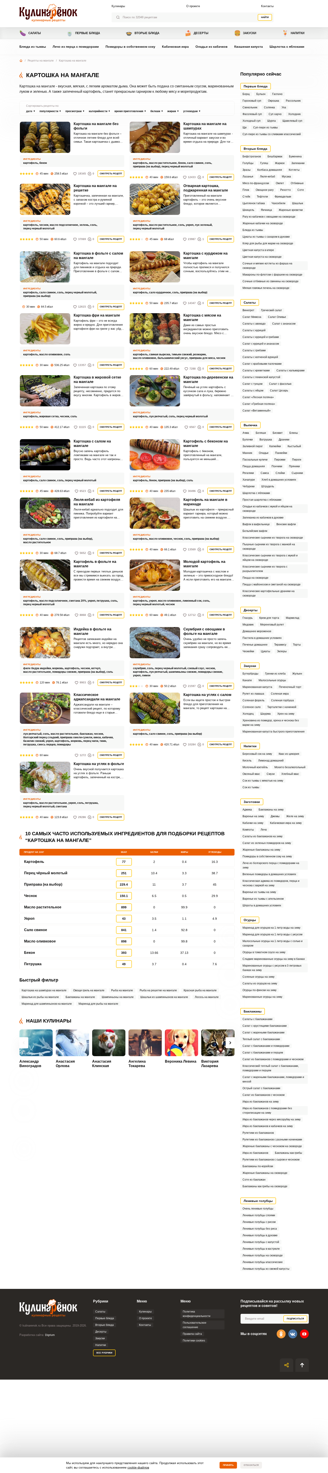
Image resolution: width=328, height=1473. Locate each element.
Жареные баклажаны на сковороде (265, 1173)
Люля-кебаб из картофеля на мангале (97, 502)
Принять (228, 1465)
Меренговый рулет (272, 624)
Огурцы (250, 920)
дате (29, 111)
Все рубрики (104, 1353)
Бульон (261, 94)
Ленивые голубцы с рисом (259, 1222)
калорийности (98, 111)
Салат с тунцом (252, 383)
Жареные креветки (291, 210)
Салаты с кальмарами (290, 370)
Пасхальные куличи (255, 459)
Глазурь (248, 617)
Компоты (248, 829)
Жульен (297, 673)
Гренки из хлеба (275, 673)
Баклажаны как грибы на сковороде (265, 1186)
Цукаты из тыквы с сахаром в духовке (266, 236)
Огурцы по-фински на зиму (259, 990)
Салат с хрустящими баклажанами (265, 1025)
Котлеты (294, 169)
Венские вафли (286, 524)
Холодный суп (252, 120)
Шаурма (265, 713)
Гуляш (264, 163)
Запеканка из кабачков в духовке (263, 517)
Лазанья (248, 176)
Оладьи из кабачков (211, 46)
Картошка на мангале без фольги (96, 126)
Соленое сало (252, 707)
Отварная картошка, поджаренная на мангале (205, 188)
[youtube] (304, 1333)
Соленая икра (280, 693)
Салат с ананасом (283, 323)
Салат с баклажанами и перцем (263, 1052)
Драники (284, 439)
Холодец (248, 713)
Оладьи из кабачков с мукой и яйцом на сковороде (267, 508)
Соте (300, 189)
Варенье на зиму (253, 816)
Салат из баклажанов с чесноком (263, 1095)
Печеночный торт (290, 687)
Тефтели (262, 196)
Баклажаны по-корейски (258, 1166)
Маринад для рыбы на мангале (98, 1003)
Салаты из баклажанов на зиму (262, 836)
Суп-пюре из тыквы (265, 127)
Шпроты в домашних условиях (262, 905)
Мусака (286, 176)
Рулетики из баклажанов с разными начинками (272, 1139)
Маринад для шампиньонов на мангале (47, 1003)
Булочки (248, 439)
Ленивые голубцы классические (263, 1262)
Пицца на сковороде (255, 577)
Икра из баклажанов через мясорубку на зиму (272, 1119)
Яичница (266, 210)
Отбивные (297, 183)
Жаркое (280, 163)
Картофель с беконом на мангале (205, 443)
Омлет (280, 183)
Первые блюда (83, 33)
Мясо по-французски (256, 183)
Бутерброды (250, 673)
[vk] (292, 1333)
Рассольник (293, 100)
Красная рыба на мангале (200, 990)
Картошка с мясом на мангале (202, 317)
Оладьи (263, 453)
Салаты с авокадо (254, 323)
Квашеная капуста (248, 46)
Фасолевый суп (252, 114)
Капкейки (275, 446)
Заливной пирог (253, 446)
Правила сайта (192, 1333)
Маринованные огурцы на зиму (262, 996)
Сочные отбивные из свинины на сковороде (271, 281)
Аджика (247, 809)
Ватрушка (265, 439)
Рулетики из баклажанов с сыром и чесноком (271, 1159)
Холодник (294, 114)
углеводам (190, 111)
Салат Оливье (277, 317)
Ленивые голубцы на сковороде (263, 1255)
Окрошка (273, 100)
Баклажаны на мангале (80, 997)
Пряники (294, 466)
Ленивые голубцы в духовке (260, 1235)
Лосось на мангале (207, 997)
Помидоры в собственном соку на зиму (267, 856)
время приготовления (128, 111)
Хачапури (249, 479)
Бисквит (278, 432)
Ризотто (285, 189)
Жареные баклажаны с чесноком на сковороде (272, 1146)
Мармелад (292, 617)
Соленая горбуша (282, 700)
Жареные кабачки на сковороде (263, 223)
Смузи (271, 774)
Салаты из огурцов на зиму (260, 983)
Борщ (246, 94)
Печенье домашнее (255, 644)
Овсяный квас (251, 774)
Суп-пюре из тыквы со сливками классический (272, 134)
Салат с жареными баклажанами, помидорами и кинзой (273, 1079)
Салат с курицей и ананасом (261, 343)
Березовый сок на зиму (257, 753)
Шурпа (271, 120)
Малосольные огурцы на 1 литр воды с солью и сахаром (273, 943)
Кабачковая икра (175, 46)
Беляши (261, 432)
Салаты (30, 33)
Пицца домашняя (254, 466)
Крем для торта (269, 617)
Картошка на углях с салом (207, 695)
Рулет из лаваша (253, 693)
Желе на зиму (295, 816)
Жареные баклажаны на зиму (261, 849)
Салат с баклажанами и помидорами (266, 1045)
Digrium (50, 1335)
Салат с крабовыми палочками (262, 363)
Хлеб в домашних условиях (279, 479)
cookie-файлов (138, 1467)
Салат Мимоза (252, 317)
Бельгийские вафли (255, 531)
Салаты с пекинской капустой (261, 377)
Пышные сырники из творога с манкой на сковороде (269, 546)
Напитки (293, 33)
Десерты (196, 33)
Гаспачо (277, 94)
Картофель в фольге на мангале (95, 564)
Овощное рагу (265, 189)
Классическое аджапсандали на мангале (97, 697)
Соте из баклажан (254, 1179)
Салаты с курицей (254, 330)
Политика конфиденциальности (196, 1314)
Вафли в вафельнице (256, 524)
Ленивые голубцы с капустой (261, 1242)
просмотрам (73, 111)
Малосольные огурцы (272, 680)
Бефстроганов (252, 156)
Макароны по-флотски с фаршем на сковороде (272, 274)
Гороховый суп (252, 100)
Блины (293, 432)
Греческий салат (271, 310)
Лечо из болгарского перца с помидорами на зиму (271, 865)
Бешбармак (275, 156)
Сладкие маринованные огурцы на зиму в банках (274, 959)
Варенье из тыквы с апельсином (263, 898)
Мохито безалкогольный (289, 767)
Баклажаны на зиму (271, 809)
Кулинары (118, 6)
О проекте (193, 6)
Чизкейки (248, 651)
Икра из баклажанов (255, 1152)
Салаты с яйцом (253, 390)
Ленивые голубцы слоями (259, 1215)
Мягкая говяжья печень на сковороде (266, 288)
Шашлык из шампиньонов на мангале (164, 997)
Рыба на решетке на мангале (158, 990)
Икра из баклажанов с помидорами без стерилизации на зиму (267, 1110)
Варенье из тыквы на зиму (259, 892)
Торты (297, 644)
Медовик (248, 624)
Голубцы (248, 163)
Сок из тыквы (251, 787)
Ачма (246, 432)
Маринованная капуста (257, 687)
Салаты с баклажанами (257, 1019)
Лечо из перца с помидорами (76, 46)
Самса (265, 473)
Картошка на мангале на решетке (95, 188)
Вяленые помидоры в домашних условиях (269, 874)
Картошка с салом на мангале (92, 443)
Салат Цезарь (279, 390)
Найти (265, 17)
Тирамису (280, 644)
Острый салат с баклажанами (261, 1088)
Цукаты (265, 651)
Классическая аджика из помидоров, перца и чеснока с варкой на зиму (271, 883)
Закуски (245, 33)
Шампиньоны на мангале (118, 997)
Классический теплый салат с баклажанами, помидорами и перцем (271, 1068)
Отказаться (251, 1465)
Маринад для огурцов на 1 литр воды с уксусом (272, 934)
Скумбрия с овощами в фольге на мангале (204, 631)
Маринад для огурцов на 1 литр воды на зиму (271, 927)
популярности (48, 111)
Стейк (246, 196)
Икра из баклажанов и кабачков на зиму (268, 1126)
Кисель (247, 760)
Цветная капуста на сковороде (262, 256)
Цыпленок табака (254, 203)
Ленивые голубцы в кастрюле (261, 1248)
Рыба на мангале (122, 990)
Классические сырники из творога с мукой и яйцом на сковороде (270, 558)
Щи (245, 127)
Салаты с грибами (254, 350)
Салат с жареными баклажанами (263, 1032)
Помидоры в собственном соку (130, 46)
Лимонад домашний (271, 760)
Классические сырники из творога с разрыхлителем (265, 569)
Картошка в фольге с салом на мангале (98, 255)
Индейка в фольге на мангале (92, 631)
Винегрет (248, 310)
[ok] (281, 1333)
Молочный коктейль (255, 767)
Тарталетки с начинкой (281, 707)
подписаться (295, 1318)
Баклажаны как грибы (288, 1152)
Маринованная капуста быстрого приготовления (274, 731)
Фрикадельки (283, 196)
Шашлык (297, 203)
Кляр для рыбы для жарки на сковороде (268, 243)
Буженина (295, 156)
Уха (284, 107)
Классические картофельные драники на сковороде (269, 593)
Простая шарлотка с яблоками (262, 499)
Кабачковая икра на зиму (286, 823)
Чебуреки (249, 486)
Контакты (267, 6)
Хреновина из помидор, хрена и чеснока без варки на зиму (271, 722)
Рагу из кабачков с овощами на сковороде (269, 216)
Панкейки (281, 453)
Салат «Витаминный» (257, 410)
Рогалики (248, 473)
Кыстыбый (294, 446)
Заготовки (252, 802)
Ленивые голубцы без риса (260, 1228)
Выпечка (250, 425)
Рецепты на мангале (41, 60)
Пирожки (279, 459)
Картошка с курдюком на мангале (205, 255)
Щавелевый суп (292, 120)
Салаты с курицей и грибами (261, 337)
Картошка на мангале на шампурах (204, 126)
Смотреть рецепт (111, 173)
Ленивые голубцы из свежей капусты (266, 1268)
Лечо (264, 829)
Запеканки (298, 163)
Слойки (280, 473)
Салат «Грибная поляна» (259, 403)
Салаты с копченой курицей (260, 357)
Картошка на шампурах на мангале (44, 990)
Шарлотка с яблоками (287, 46)
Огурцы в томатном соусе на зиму (264, 952)
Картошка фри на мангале (97, 315)
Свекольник (250, 107)
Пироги (296, 459)
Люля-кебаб (267, 176)
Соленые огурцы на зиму (258, 976)
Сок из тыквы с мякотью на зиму (263, 780)
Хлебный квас (290, 774)
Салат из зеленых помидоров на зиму (267, 843)
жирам (171, 111)
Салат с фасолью (280, 383)
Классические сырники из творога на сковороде (273, 537)
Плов (246, 189)
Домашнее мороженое (257, 631)
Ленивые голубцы (258, 1201)
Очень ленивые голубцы (258, 1208)
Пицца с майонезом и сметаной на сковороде (272, 584)
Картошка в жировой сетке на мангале (97, 379)
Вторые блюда (142, 33)
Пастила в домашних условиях (262, 638)
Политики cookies (194, 1340)
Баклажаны (253, 1011)
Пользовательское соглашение (194, 1325)
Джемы (275, 816)
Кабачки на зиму (253, 823)
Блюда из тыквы (32, 46)
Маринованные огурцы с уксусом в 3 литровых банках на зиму (272, 968)
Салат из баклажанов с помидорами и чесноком (273, 1059)
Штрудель (267, 486)
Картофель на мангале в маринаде (205, 502)
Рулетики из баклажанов (258, 1132)
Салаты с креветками (256, 370)
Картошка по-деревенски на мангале (208, 379)
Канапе (247, 680)
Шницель (248, 210)
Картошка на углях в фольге (99, 764)
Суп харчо (275, 114)
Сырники (297, 473)
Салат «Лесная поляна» (258, 397)
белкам (155, 111)
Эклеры (282, 651)
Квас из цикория (289, 753)
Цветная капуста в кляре (258, 250)
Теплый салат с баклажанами (261, 1039)
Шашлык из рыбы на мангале (40, 997)
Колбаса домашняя (269, 169)
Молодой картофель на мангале (204, 564)
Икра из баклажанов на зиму (261, 1101)
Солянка (269, 107)
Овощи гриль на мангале (88, 990)
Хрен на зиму (285, 713)
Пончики (277, 466)
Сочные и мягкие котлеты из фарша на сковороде (267, 266)
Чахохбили (278, 203)
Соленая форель (253, 700)
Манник (247, 453)
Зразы (247, 169)
